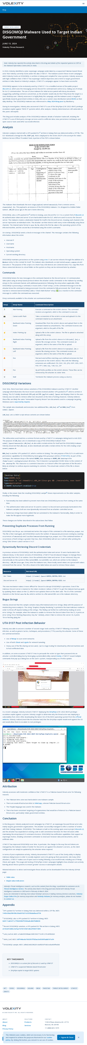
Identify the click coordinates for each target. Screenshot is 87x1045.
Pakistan (46, 988)
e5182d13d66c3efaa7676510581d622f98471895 (22, 929)
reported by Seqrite (22, 402)
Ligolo (26, 642)
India (38, 988)
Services (28, 1025)
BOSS (74, 99)
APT (5, 988)
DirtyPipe (53, 712)
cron (46, 259)
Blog (4, 1025)
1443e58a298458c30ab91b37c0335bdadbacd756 (22, 913)
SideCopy (38, 803)
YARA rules (10, 877)
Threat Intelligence (60, 988)
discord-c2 (7, 89)
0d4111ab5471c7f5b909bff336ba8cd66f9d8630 (21, 921)
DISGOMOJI (21, 988)
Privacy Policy (8, 1029)
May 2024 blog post (55, 101)
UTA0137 (74, 988)
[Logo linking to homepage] (13, 3)
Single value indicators (15, 881)
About (5, 1022)
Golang (30, 988)
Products (28, 1022)
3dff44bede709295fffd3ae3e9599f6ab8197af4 (35, 939)
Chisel (18, 642)
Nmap (14, 639)
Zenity (58, 656)
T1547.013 (65, 456)
